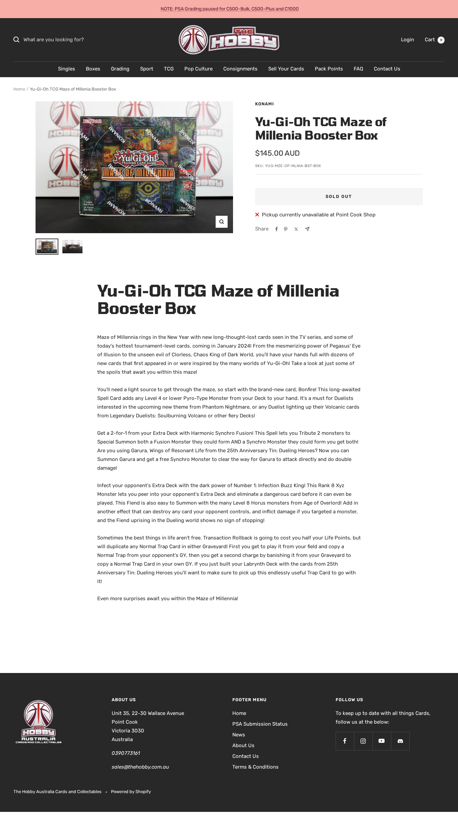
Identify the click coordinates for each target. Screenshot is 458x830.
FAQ (358, 69)
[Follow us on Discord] (400, 741)
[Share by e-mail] (307, 229)
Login (407, 40)
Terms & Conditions (255, 767)
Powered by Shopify (131, 791)
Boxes (93, 69)
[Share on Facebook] (276, 229)
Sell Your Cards (286, 69)
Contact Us (387, 69)
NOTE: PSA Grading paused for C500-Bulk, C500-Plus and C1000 (230, 9)
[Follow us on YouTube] (382, 741)
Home (19, 89)
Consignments (240, 69)
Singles (66, 69)
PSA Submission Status (260, 724)
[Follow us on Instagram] (363, 741)
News (238, 735)
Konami (264, 103)
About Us (243, 745)
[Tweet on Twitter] (296, 229)
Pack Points (329, 69)
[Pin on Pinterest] (285, 229)
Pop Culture (198, 69)
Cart (433, 40)
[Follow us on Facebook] (345, 741)
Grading (120, 69)
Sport (146, 69)
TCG (169, 69)
